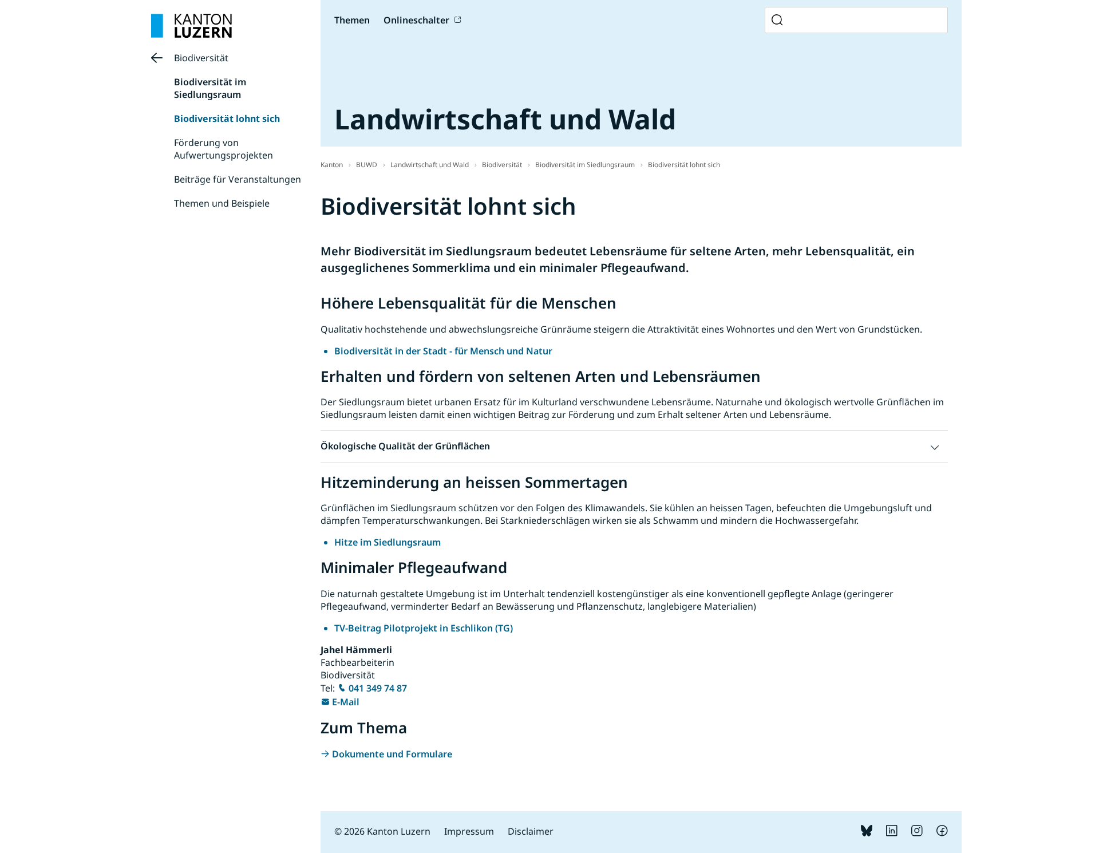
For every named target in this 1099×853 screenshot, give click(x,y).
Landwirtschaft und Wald (429, 164)
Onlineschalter (416, 20)
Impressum (469, 831)
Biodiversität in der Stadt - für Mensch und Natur (443, 351)
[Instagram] (917, 833)
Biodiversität (201, 58)
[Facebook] (942, 833)
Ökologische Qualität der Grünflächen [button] (405, 446)
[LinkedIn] (892, 833)
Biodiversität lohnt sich (227, 118)
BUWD (366, 164)
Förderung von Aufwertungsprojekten (223, 148)
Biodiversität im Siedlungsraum (210, 88)
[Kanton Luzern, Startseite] (191, 26)
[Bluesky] (866, 833)
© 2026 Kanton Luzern (382, 831)
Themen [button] (352, 20)
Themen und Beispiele (222, 203)
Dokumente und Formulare (392, 754)
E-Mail (345, 702)
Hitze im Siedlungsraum (387, 542)
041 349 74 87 (378, 688)
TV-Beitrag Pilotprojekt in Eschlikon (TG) (423, 628)
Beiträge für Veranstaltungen (237, 179)
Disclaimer (531, 831)
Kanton (332, 164)
